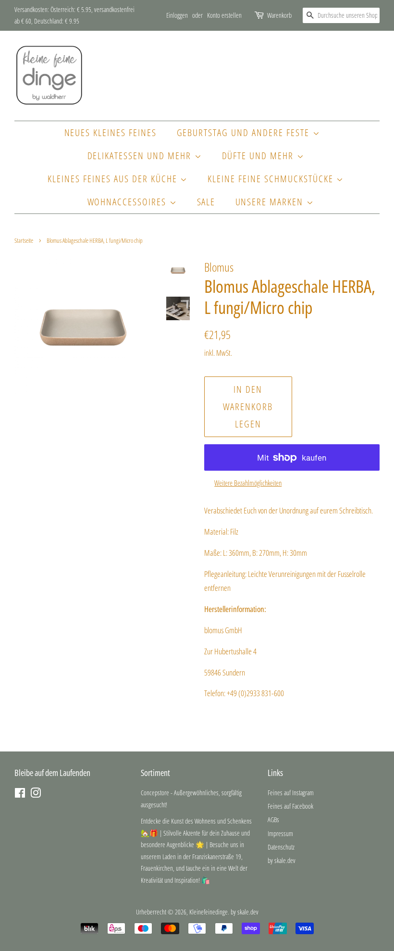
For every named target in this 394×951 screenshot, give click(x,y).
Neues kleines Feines (110, 132)
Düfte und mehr (259, 155)
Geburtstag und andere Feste (245, 132)
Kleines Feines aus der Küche (114, 178)
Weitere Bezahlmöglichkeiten (248, 483)
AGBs (273, 819)
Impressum (280, 833)
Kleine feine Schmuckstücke (272, 178)
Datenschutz (281, 846)
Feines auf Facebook (290, 806)
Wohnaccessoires (128, 201)
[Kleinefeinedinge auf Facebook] (19, 794)
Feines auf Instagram (291, 792)
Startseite (23, 240)
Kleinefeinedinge (208, 911)
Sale (206, 201)
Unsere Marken (271, 201)
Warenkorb (279, 15)
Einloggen (177, 15)
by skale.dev (282, 860)
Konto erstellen (224, 15)
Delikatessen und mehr (141, 155)
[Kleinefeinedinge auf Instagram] (35, 794)
